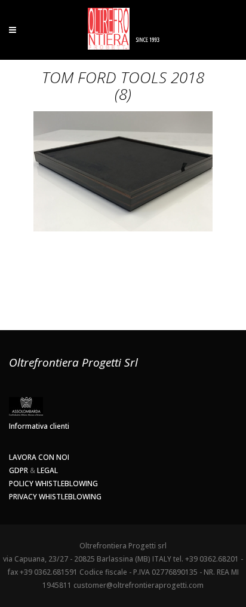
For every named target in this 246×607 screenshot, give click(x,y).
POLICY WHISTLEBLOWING (53, 483)
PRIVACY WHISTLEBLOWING (55, 497)
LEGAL (47, 470)
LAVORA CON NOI (39, 457)
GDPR (18, 470)
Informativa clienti (39, 426)
